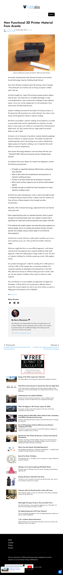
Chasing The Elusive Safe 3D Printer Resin (31, 477)
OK (30, 567)
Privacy (10, 545)
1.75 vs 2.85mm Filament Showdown (29, 519)
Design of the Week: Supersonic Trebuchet (31, 377)
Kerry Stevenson (9, 30)
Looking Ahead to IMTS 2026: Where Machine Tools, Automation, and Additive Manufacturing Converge (38, 416)
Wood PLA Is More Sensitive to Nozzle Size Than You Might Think (38, 386)
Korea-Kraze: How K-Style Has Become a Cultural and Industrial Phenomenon (37, 436)
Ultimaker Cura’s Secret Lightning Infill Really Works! (34, 467)
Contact (10, 542)
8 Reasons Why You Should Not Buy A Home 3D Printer (35, 490)
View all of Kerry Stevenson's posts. (21, 333)
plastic (13, 31)
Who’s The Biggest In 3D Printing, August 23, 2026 (34, 407)
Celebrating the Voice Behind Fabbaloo (30, 396)
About (10, 540)
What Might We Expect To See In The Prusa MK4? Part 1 (35, 503)
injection (9, 31)
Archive (10, 548)
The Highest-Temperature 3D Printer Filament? (32, 511)
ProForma (14, 294)
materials (30, 30)
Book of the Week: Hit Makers (27, 456)
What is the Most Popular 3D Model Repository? (33, 447)
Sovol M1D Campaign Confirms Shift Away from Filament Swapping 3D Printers (35, 426)
